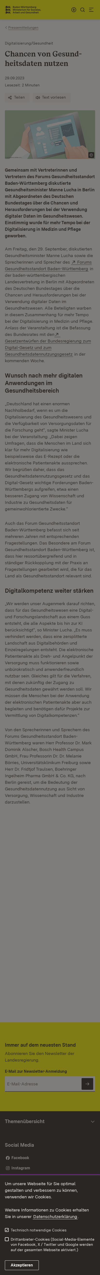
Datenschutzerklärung (55, 1216)
